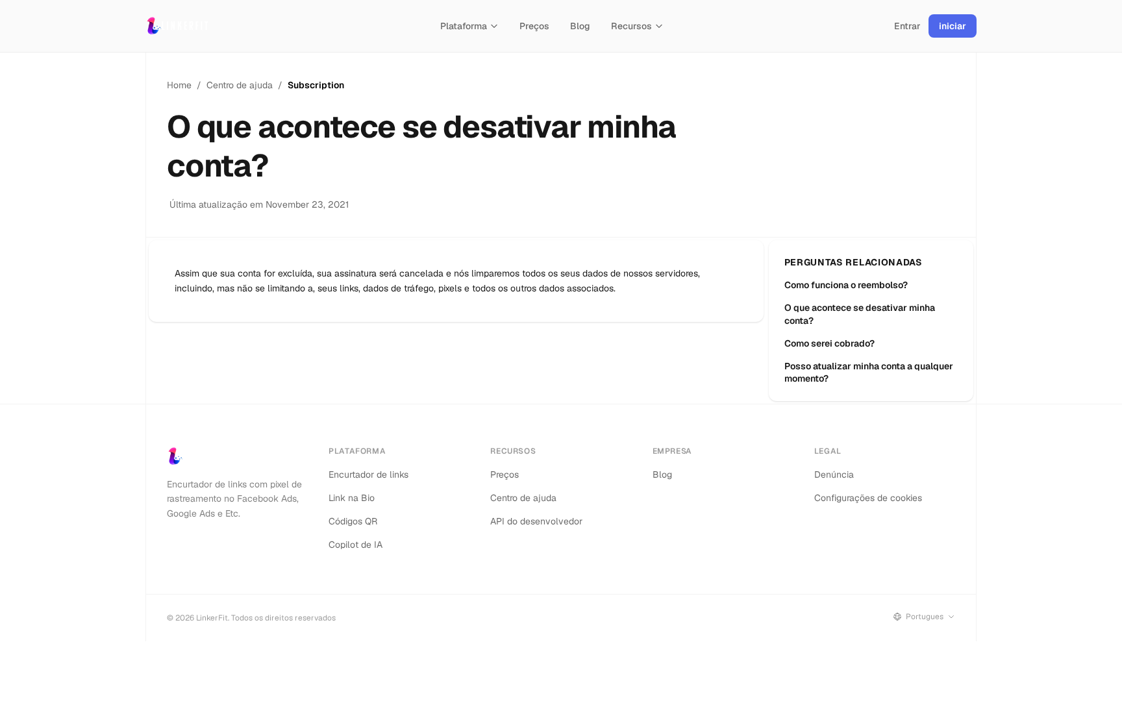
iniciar (952, 26)
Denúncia (834, 474)
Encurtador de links (368, 474)
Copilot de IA (355, 544)
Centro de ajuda (239, 85)
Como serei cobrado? (829, 343)
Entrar (907, 26)
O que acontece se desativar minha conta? (859, 314)
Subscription (316, 85)
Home (179, 85)
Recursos (631, 26)
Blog (580, 26)
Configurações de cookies (868, 498)
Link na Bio (352, 498)
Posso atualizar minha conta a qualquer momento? (868, 372)
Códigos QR (353, 521)
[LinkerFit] (177, 26)
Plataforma (463, 26)
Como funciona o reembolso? (846, 285)
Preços (534, 26)
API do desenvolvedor (536, 521)
